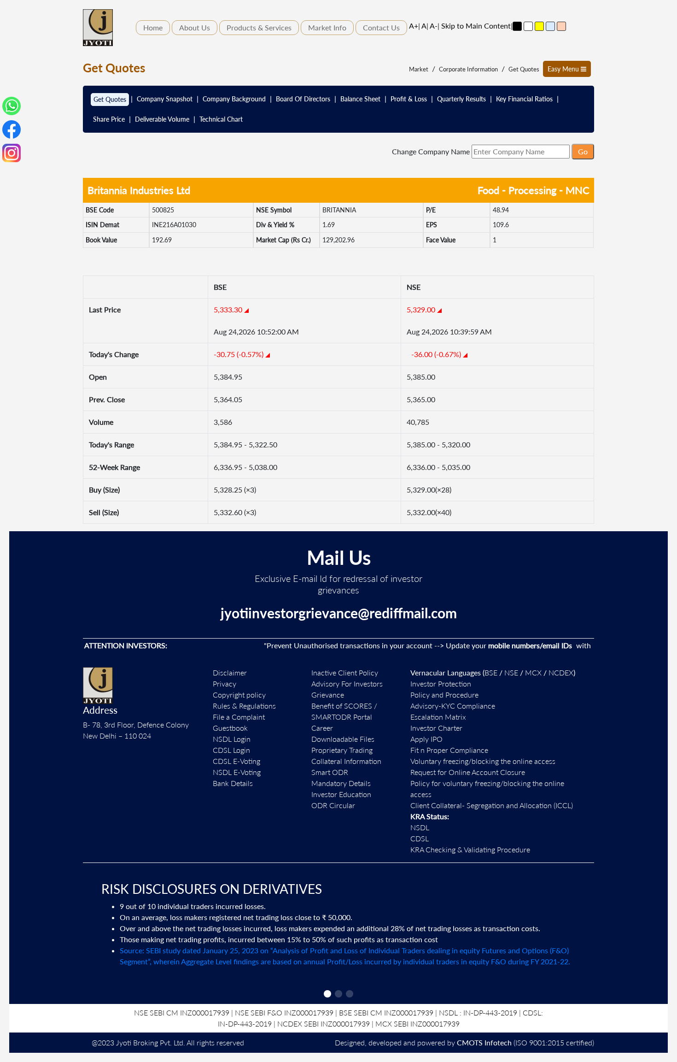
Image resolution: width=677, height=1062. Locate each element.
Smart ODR (329, 772)
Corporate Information (468, 69)
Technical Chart (221, 119)
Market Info (327, 27)
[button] (327, 993)
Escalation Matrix (438, 716)
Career (322, 727)
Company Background (234, 99)
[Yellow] (539, 26)
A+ (413, 25)
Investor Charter (436, 727)
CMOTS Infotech (484, 1042)
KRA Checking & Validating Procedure (470, 849)
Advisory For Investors (347, 683)
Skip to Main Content (476, 25)
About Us (194, 27)
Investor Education (341, 794)
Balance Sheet (360, 99)
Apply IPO (426, 738)
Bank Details (233, 783)
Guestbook (230, 727)
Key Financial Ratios (524, 99)
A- (434, 25)
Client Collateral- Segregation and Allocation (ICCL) (491, 805)
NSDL (419, 827)
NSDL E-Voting (237, 772)
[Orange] (561, 26)
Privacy (224, 683)
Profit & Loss (409, 99)
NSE (511, 672)
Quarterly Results (461, 99)
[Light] (528, 26)
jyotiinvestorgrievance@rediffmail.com (339, 612)
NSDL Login (232, 738)
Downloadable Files (342, 738)
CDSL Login (231, 749)
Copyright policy (239, 694)
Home (153, 27)
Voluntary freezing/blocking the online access (482, 761)
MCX (533, 672)
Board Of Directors (303, 99)
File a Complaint (239, 716)
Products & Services (259, 27)
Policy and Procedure (444, 694)
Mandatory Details (341, 783)
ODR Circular (333, 805)
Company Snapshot (165, 99)
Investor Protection (440, 683)
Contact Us (381, 27)
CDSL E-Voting (236, 761)
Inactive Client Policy (344, 672)
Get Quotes (523, 69)
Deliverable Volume (162, 119)
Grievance (327, 694)
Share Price (109, 119)
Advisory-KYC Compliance (452, 705)
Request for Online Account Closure (467, 772)
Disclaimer (230, 672)
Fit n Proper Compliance (449, 749)
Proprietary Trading (342, 749)
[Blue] (550, 26)
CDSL (419, 838)
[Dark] (517, 26)
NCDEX (561, 672)
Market (418, 69)
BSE (490, 672)
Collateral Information (346, 761)
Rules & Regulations (244, 705)
